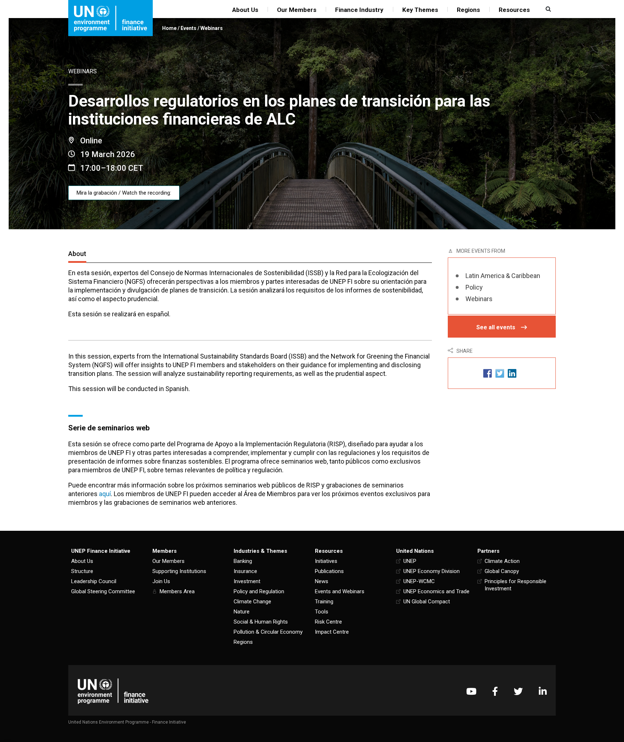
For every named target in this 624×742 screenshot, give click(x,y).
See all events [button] (495, 327)
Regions (468, 9)
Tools (321, 611)
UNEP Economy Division (431, 571)
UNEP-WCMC (419, 581)
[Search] (547, 9)
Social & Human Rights (261, 622)
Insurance (245, 571)
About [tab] (77, 253)
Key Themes (420, 9)
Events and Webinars (339, 591)
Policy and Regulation (259, 591)
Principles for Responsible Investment (515, 585)
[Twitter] (518, 691)
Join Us (161, 581)
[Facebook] (495, 691)
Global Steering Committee (103, 591)
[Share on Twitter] (499, 373)
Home (169, 28)
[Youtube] (471, 691)
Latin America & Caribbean (502, 275)
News (321, 581)
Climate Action (502, 561)
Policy (474, 287)
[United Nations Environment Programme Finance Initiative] (113, 691)
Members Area (177, 591)
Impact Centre (332, 632)
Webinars (211, 28)
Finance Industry (359, 9)
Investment (247, 581)
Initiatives (326, 561)
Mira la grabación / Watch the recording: (124, 193)
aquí (105, 494)
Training (324, 601)
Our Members (296, 9)
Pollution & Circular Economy (268, 632)
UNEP (409, 561)
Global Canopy (502, 571)
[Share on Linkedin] (512, 373)
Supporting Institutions (179, 571)
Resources (514, 9)
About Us (245, 9)
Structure (82, 571)
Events (188, 28)
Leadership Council (93, 581)
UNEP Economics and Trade (436, 591)
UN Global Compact (426, 601)
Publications (329, 571)
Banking (243, 561)
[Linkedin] (543, 691)
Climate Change (252, 601)
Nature (242, 611)
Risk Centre (328, 622)
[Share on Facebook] (487, 373)
